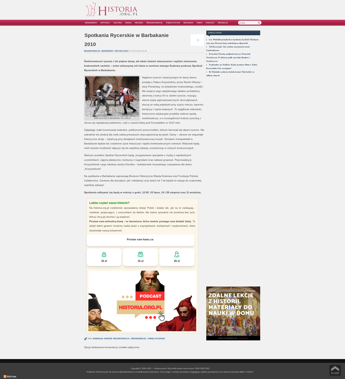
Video (199, 23)
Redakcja (223, 23)
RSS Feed (11, 376)
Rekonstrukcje (154, 23)
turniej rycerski (156, 338)
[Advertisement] (220, 12)
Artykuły (105, 23)
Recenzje (188, 23)
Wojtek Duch (121, 51)
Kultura (118, 23)
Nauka (128, 23)
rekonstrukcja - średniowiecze (129, 338)
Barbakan (98, 338)
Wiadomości (91, 23)
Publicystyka (173, 23)
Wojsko (139, 23)
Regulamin (195, 372)
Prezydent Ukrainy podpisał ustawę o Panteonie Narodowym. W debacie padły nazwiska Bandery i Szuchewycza (228, 57)
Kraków (108, 338)
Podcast (210, 23)
